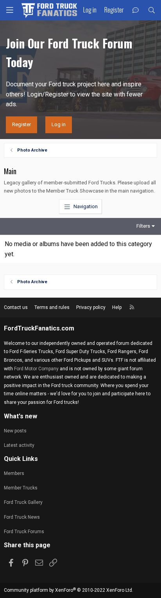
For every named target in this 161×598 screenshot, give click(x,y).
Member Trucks (21, 488)
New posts (15, 431)
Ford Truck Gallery (23, 502)
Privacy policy (91, 307)
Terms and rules (52, 307)
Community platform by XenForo (68, 590)
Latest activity (19, 445)
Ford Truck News (22, 517)
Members (14, 473)
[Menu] (10, 10)
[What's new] (136, 10)
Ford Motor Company (36, 368)
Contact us (16, 307)
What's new (20, 416)
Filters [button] (143, 226)
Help (117, 307)
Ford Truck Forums (24, 531)
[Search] (151, 10)
